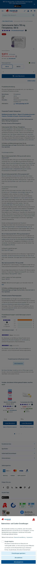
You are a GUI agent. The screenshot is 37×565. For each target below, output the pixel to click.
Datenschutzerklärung (19, 537)
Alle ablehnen (18, 557)
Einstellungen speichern (18, 553)
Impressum (30, 537)
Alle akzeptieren (18, 562)
